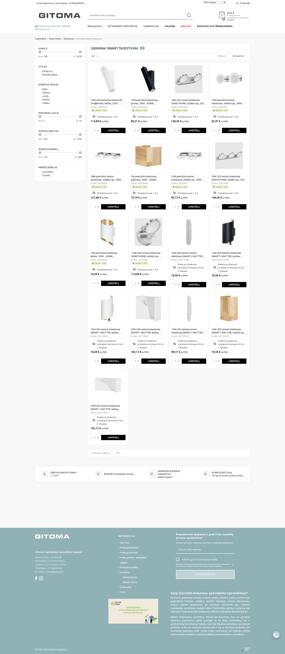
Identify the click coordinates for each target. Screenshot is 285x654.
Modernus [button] (47, 71)
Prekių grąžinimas (129, 552)
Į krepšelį (113, 130)
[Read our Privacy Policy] (233, 565)
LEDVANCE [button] (47, 172)
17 (118, 453)
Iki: (77, 56)
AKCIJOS (186, 26)
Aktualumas (238, 56)
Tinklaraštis (126, 587)
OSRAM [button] (46, 175)
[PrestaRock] (245, 649)
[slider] (40, 52)
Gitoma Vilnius (130, 582)
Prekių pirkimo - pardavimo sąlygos (133, 560)
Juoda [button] (45, 96)
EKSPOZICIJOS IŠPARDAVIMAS (215, 26)
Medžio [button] (46, 99)
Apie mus (124, 542)
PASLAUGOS (95, 26)
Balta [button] (45, 89)
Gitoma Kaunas (130, 577)
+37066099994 (76, 3)
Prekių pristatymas (129, 547)
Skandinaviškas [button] (50, 74)
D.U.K (122, 592)
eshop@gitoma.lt (54, 572)
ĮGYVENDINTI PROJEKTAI (122, 26)
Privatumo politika (129, 567)
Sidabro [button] (46, 103)
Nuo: (43, 56)
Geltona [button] (46, 92)
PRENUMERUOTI (205, 574)
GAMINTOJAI (151, 26)
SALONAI (170, 26)
